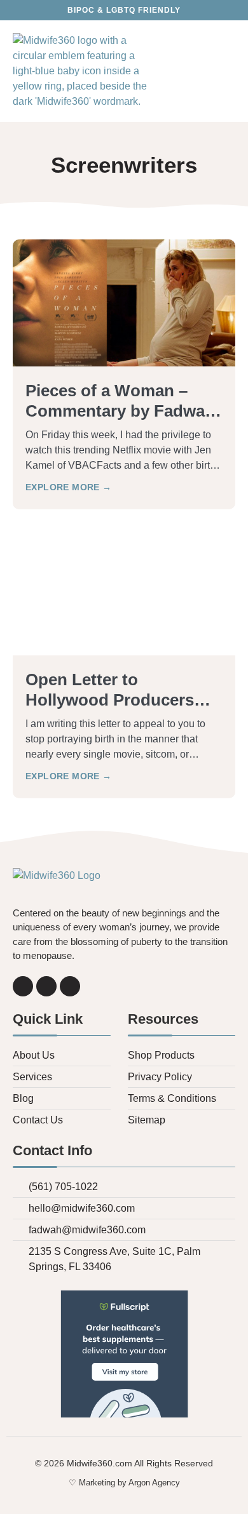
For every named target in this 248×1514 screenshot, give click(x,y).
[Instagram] (46, 986)
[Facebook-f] (23, 986)
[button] (226, 71)
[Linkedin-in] (70, 986)
